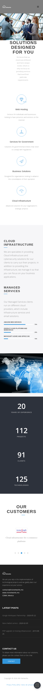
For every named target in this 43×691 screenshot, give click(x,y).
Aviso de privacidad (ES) (30, 685)
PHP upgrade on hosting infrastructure (16, 631)
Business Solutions (21, 171)
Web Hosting (21, 109)
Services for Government (21, 142)
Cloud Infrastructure (21, 201)
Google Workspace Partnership (13, 615)
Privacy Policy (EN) (13, 685)
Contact (11, 661)
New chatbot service (10, 623)
